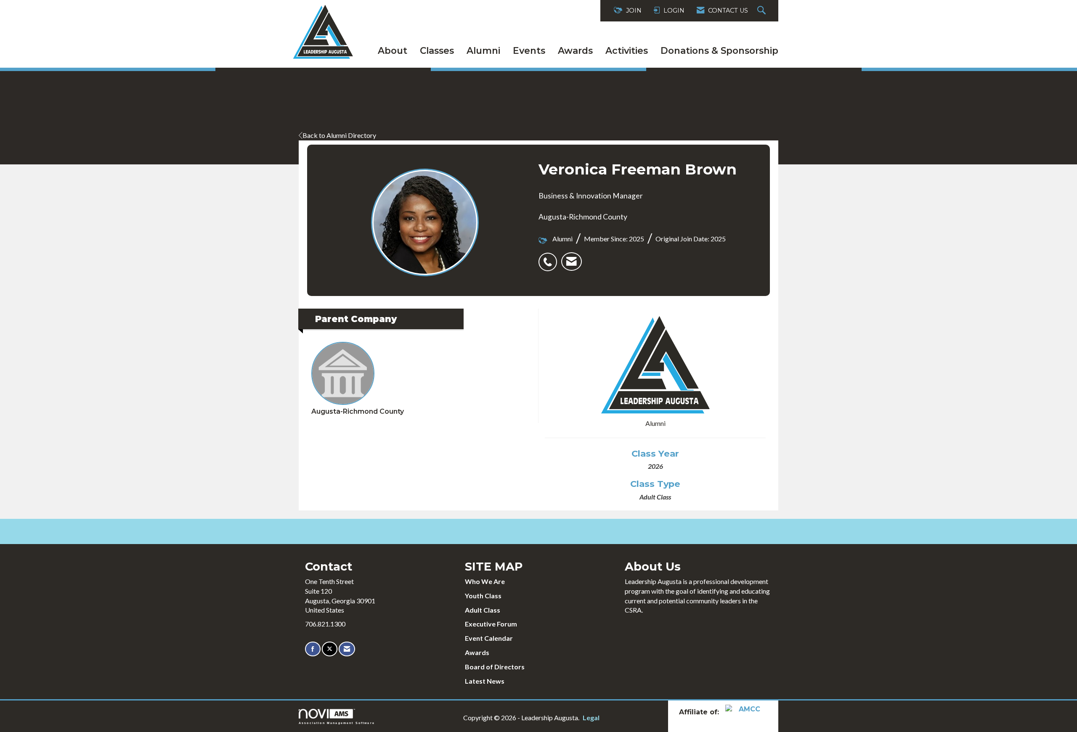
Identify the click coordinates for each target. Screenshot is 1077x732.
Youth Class (483, 596)
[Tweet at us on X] (329, 649)
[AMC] (746, 712)
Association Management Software (337, 722)
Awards (575, 50)
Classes (437, 50)
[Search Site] (762, 10)
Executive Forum (491, 624)
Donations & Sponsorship (719, 50)
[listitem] (549, 257)
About (392, 50)
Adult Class (482, 610)
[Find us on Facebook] (313, 649)
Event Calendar (489, 638)
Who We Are (485, 581)
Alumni (483, 50)
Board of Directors (495, 667)
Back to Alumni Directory (339, 135)
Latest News (484, 681)
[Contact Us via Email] (347, 649)
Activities (626, 50)
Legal (591, 717)
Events (529, 50)
